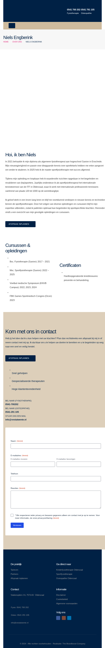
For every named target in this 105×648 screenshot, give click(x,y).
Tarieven (14, 570)
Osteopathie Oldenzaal (66, 578)
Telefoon (14, 474)
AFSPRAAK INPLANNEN (19, 224)
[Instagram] (64, 618)
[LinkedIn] (69, 618)
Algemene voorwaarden (66, 603)
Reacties (18, 488)
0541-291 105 (12, 412)
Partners (14, 574)
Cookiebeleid (62, 599)
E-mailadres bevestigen (66, 459)
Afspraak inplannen (19, 578)
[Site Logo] (17, 11)
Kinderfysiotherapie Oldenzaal (69, 570)
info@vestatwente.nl (15, 419)
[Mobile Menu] (12, 25)
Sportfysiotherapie (64, 574)
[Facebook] (58, 618)
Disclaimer (61, 595)
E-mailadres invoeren (19, 459)
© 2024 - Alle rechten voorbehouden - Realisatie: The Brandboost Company (52, 644)
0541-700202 (11, 404)
